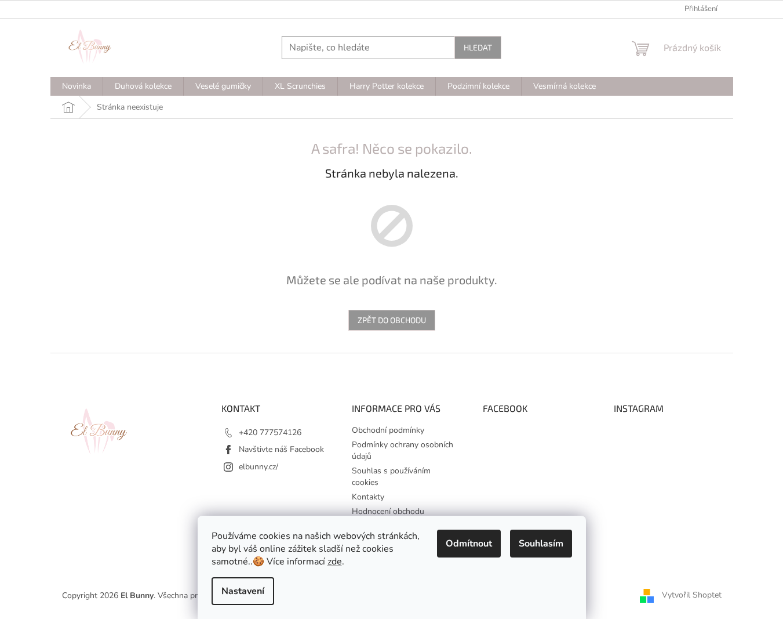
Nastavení (242, 591)
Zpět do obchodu (392, 320)
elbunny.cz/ (258, 466)
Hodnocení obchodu (388, 511)
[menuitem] (76, 86)
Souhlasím (541, 543)
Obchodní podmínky (388, 430)
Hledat (478, 47)
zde (334, 561)
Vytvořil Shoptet (692, 594)
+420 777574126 (270, 432)
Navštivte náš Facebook (281, 449)
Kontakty (368, 496)
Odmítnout (469, 543)
